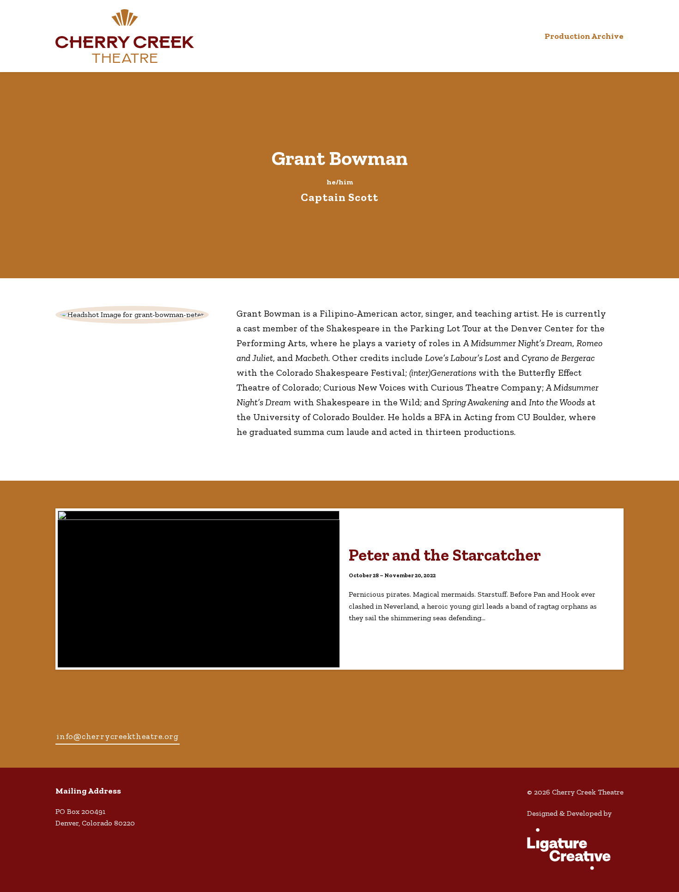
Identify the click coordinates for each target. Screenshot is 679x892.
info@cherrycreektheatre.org (117, 736)
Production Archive (584, 36)
